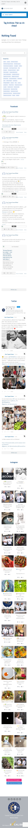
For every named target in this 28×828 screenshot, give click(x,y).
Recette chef (10, 87)
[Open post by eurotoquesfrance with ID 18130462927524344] (8, 586)
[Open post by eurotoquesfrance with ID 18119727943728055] (8, 741)
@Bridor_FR (14, 401)
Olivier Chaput (9, 80)
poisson (12, 82)
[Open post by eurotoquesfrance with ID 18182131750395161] (20, 586)
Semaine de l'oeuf (14, 91)
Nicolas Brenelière (12, 78)
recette (5, 87)
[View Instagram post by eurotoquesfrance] (12, 478)
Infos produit (6, 72)
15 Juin (16, 354)
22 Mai (16, 436)
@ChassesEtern (21, 446)
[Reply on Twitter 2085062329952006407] (2, 351)
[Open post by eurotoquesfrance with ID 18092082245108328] (20, 474)
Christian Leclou (17, 63)
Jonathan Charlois (15, 74)
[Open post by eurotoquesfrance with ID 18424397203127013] (20, 697)
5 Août (15, 317)
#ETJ (14, 399)
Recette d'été (16, 87)
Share (25, 132)
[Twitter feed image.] (14, 339)
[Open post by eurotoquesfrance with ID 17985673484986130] (8, 697)
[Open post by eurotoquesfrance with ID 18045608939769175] (8, 718)
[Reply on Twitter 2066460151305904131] (3, 392)
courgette (16, 65)
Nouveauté (20, 78)
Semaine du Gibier (16, 93)
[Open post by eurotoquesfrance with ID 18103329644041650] (20, 561)
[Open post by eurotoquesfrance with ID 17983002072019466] (20, 518)
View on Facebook (19, 132)
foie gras (5, 70)
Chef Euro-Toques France (8, 63)
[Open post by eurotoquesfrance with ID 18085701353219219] (8, 474)
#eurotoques (5, 125)
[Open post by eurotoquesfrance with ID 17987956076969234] (8, 763)
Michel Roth (6, 78)
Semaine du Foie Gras (8, 93)
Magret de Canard (15, 76)
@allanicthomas (21, 364)
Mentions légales (14, 817)
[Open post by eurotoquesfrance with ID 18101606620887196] (8, 540)
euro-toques (6, 68)
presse (19, 82)
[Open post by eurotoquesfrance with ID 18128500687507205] (20, 718)
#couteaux (11, 125)
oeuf (4, 80)
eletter (20, 65)
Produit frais (11, 84)
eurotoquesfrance (7, 469)
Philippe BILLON (6, 82)
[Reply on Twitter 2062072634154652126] (3, 432)
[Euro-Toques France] (7, 8)
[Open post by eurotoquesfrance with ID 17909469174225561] (20, 607)
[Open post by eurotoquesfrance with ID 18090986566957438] (20, 763)
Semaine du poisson (7, 95)
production (6, 84)
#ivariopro (4, 212)
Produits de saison (18, 84)
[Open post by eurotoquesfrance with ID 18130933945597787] (8, 607)
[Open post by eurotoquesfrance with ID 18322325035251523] (8, 630)
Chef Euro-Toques (14, 61)
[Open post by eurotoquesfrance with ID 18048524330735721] (20, 652)
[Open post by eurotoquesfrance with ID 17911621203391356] (20, 630)
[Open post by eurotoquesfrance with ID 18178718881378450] (20, 741)
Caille (5, 61)
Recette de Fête (14, 89)
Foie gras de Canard (12, 70)
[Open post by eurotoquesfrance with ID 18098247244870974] (20, 674)
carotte (8, 61)
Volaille (17, 95)
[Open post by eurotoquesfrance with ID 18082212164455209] (8, 652)
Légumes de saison (7, 76)
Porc (16, 82)
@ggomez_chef (6, 364)
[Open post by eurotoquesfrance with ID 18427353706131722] (20, 540)
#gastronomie (17, 125)
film (19, 68)
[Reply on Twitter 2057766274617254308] (3, 449)
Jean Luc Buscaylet (7, 74)
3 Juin (16, 396)
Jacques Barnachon (13, 72)
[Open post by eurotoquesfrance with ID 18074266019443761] (20, 497)
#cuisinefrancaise (6, 127)
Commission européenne (8, 65)
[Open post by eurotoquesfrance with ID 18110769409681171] (8, 674)
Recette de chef (7, 89)
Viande (13, 95)
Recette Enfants (7, 91)
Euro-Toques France (13, 68)
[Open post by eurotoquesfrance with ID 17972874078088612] (8, 518)
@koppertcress (5, 401)
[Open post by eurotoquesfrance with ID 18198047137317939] (8, 561)
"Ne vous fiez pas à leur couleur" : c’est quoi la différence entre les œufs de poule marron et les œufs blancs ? (7, 255)
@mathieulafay (13, 364)
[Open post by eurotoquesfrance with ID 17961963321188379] (8, 497)
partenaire (15, 80)
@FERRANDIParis (13, 357)
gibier (18, 70)
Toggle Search (8, 14)
